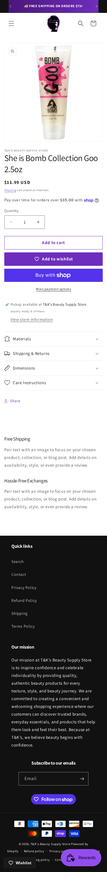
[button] (11, 23)
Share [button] (15, 400)
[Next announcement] (96, 6)
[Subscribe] (82, 778)
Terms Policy (23, 626)
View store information (32, 319)
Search (17, 561)
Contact (18, 574)
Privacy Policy (23, 587)
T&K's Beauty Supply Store (50, 844)
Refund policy (34, 851)
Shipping (10, 190)
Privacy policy (59, 851)
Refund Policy (24, 600)
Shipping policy (38, 860)
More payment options (53, 289)
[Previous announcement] (10, 6)
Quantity (11, 210)
